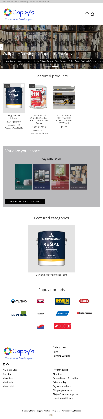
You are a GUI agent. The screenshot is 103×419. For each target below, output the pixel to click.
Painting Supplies (61, 355)
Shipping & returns (62, 390)
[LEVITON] (19, 314)
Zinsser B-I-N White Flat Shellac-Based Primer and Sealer (39, 119)
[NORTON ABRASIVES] (62, 314)
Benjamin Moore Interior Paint (51, 274)
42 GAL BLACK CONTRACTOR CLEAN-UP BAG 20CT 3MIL (64, 119)
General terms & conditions (66, 378)
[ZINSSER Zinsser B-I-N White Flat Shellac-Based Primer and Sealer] (39, 98)
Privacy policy (59, 382)
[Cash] (51, 415)
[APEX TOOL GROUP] (19, 301)
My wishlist (8, 386)
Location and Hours (63, 398)
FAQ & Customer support (65, 394)
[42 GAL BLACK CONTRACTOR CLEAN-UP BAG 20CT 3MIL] (64, 98)
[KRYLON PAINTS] (84, 301)
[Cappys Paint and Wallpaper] (19, 14)
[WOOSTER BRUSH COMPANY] (62, 326)
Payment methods (62, 386)
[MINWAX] (41, 314)
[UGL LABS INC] (41, 326)
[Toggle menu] (97, 14)
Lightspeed (76, 411)
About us (57, 374)
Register (7, 374)
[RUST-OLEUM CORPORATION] (84, 314)
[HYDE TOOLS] (41, 301)
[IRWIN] (62, 301)
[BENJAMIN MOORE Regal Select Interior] (14, 98)
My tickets (8, 382)
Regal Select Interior (14, 116)
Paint (55, 351)
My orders (8, 378)
